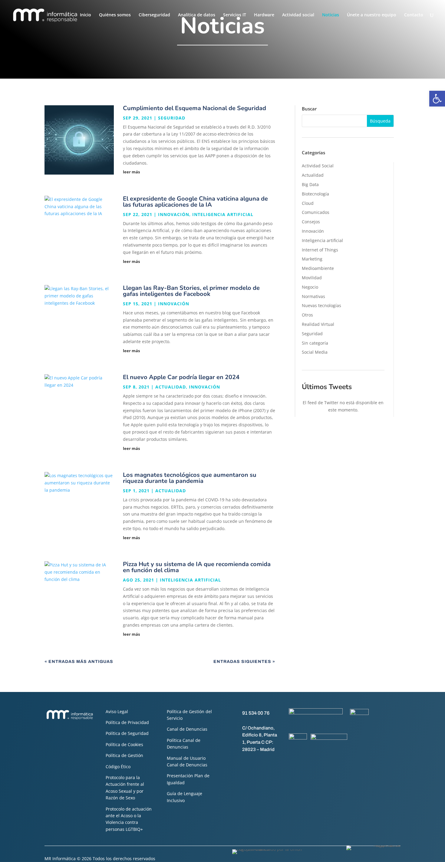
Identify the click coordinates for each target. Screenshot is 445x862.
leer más (131, 172)
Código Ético (118, 766)
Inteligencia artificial (222, 214)
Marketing (312, 259)
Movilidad (312, 277)
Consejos (311, 222)
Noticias (330, 15)
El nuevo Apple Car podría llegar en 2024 (181, 377)
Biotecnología (315, 194)
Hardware (264, 15)
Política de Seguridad (127, 733)
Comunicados (315, 212)
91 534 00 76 (255, 713)
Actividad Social (318, 166)
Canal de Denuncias (187, 729)
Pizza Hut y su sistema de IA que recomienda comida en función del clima (197, 567)
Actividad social (298, 15)
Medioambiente (318, 268)
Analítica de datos (196, 15)
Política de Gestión (124, 755)
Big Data (310, 184)
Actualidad (170, 387)
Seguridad (171, 118)
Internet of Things (320, 250)
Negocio (310, 287)
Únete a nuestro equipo (371, 15)
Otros (307, 315)
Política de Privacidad (127, 722)
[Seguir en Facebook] (233, 763)
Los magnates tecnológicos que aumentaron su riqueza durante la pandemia (189, 478)
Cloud (308, 203)
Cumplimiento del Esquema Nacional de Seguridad (194, 108)
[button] (437, 99)
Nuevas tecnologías (321, 305)
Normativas (313, 296)
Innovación (173, 214)
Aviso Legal (117, 711)
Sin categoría (315, 343)
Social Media (315, 352)
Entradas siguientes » (244, 661)
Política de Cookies (124, 744)
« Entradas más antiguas (78, 661)
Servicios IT (234, 15)
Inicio (85, 15)
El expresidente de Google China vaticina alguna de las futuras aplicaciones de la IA (195, 202)
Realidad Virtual (318, 324)
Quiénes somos (115, 15)
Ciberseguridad (154, 15)
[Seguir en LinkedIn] (257, 763)
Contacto (413, 15)
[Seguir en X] (245, 763)
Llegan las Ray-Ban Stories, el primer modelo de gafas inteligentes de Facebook (191, 291)
